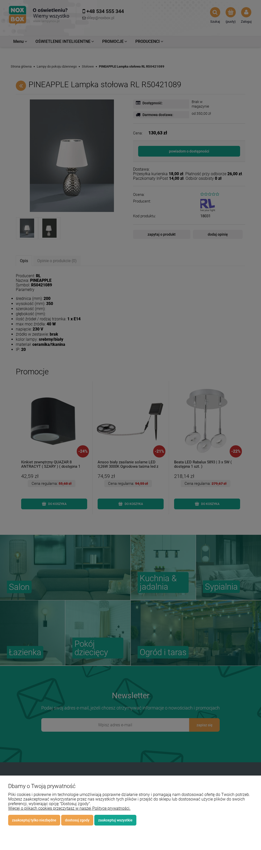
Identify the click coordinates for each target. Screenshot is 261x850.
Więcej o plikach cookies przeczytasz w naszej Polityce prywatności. (69, 808)
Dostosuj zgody (77, 820)
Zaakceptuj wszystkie (115, 820)
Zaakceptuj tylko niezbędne (34, 820)
